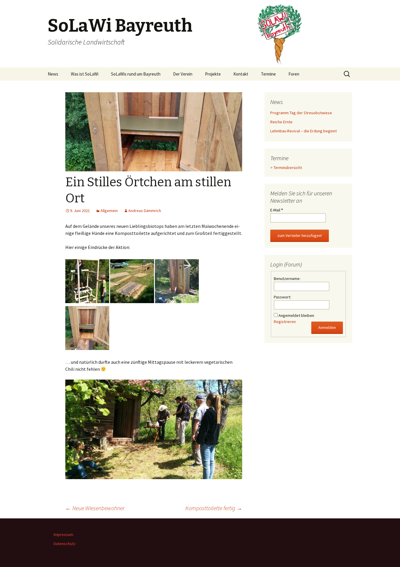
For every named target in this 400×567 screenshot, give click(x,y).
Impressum (63, 534)
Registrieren (285, 321)
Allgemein (109, 210)
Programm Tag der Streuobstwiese (301, 112)
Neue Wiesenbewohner (94, 508)
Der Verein (182, 74)
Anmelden (327, 327)
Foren (293, 74)
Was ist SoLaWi (84, 74)
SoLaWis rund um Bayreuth (135, 74)
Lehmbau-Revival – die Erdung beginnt (303, 131)
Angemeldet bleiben (296, 315)
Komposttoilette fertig (213, 508)
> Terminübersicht (286, 167)
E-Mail (276, 210)
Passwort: (282, 297)
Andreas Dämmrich (144, 210)
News (53, 74)
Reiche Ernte (281, 121)
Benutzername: (287, 278)
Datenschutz (65, 543)
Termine (268, 74)
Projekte (213, 74)
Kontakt (240, 74)
